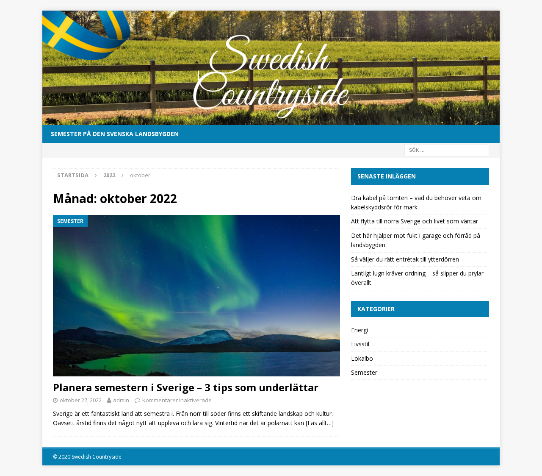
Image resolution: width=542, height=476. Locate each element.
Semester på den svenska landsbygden (115, 134)
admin (121, 400)
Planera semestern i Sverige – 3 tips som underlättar (185, 387)
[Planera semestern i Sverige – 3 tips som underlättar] (196, 295)
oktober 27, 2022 (81, 400)
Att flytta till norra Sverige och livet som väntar (414, 221)
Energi (359, 330)
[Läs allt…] (320, 423)
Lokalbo (362, 358)
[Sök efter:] (446, 150)
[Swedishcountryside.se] (271, 120)
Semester (364, 372)
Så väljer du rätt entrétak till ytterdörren (405, 259)
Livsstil (360, 344)
